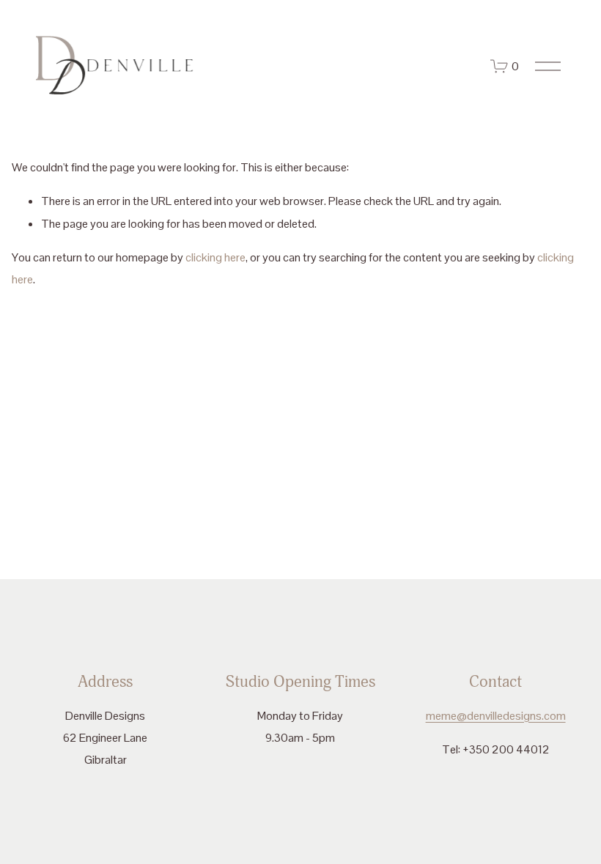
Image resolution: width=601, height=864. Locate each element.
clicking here (215, 257)
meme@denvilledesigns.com (496, 715)
